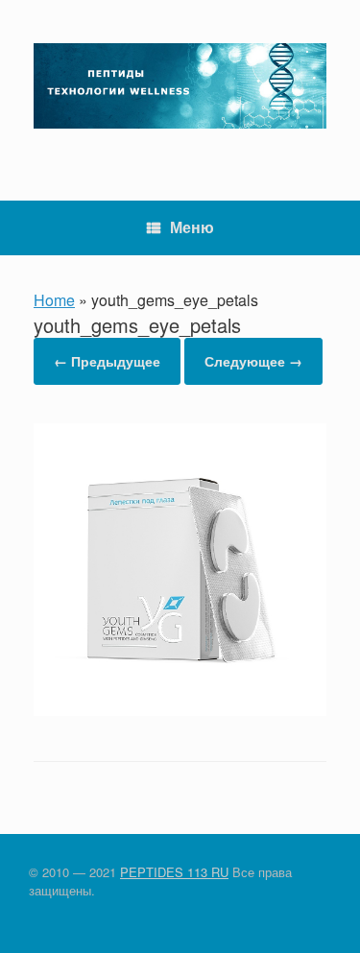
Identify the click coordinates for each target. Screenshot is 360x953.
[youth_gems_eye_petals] (180, 710)
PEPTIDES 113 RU (174, 872)
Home (54, 300)
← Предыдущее (107, 360)
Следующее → (253, 360)
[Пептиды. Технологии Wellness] (180, 86)
